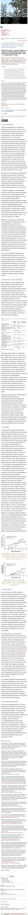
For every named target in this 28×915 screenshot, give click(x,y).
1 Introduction (4, 29)
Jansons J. (8, 59)
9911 (17, 38)
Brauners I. (9, 57)
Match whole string (5, 880)
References (4, 35)
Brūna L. (3, 59)
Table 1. (3, 318)
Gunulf (14, 170)
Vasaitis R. (24, 59)
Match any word (5, 878)
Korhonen (15, 137)
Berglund (18, 159)
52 (9, 38)
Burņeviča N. (14, 59)
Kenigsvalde (17, 389)
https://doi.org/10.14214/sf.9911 (11, 64)
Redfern (4, 676)
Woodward (23, 145)
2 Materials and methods (6, 30)
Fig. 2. (6, 579)
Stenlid (3, 630)
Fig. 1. (4, 553)
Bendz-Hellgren (5, 153)
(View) (7, 107)
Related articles (4, 901)
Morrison (21, 672)
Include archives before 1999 (7, 882)
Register (2, 885)
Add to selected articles (22, 40)
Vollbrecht (16, 151)
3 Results (3, 31)
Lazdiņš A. (19, 59)
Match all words (5, 879)
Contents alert (3, 893)
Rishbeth (4, 208)
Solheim (17, 650)
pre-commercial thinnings (19, 104)
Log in (2, 888)
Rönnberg (13, 608)
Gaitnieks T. (4, 57)
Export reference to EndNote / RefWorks (8, 898)
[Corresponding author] (10, 43)
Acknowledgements (6, 34)
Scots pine (10, 104)
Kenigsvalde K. (16, 57)
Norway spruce (4, 104)
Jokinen (13, 216)
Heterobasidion (4, 105)
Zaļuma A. (22, 57)
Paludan (10, 159)
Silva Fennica (4, 38)
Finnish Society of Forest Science (17, 913)
